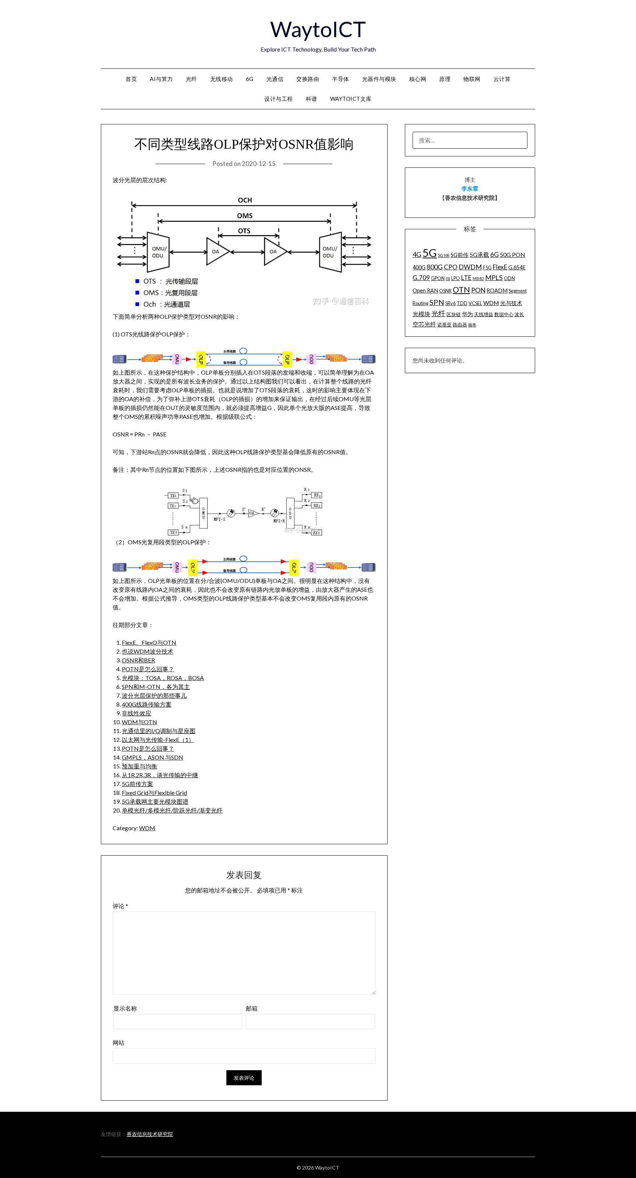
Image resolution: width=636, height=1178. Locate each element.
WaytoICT (318, 29)
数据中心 (503, 314)
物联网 (472, 78)
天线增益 (483, 314)
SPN (437, 302)
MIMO (478, 278)
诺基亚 (444, 325)
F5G (487, 267)
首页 (131, 78)
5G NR (443, 255)
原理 (445, 78)
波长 (519, 314)
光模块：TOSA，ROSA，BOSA (163, 677)
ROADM (497, 290)
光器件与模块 (379, 78)
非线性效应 (136, 713)
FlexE (500, 267)
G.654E (517, 267)
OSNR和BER (138, 660)
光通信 (275, 78)
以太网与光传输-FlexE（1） (158, 739)
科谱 (311, 98)
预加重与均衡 (139, 766)
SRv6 (450, 303)
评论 (120, 905)
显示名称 (125, 1008)
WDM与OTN (139, 721)
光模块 (421, 313)
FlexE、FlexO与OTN (149, 642)
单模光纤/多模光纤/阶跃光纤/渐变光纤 (172, 810)
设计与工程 (278, 98)
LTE (466, 278)
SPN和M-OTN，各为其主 (156, 686)
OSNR (445, 291)
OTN (461, 289)
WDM (147, 827)
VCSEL (475, 303)
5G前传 (460, 255)
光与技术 (511, 303)
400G (419, 267)
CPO (450, 267)
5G (430, 252)
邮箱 (252, 1008)
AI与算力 (161, 78)
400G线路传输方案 (147, 704)
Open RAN (425, 290)
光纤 (191, 78)
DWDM (470, 267)
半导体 (340, 78)
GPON (438, 278)
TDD (462, 303)
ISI (448, 278)
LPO (455, 278)
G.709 (421, 278)
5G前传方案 (137, 783)
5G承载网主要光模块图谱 (155, 801)
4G (417, 254)
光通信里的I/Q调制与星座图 (158, 730)
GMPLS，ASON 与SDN (152, 757)
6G (250, 78)
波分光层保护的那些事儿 (154, 695)
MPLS (494, 277)
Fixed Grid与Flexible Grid (154, 792)
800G (435, 267)
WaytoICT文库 (351, 98)
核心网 (418, 78)
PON (478, 290)
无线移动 (221, 78)
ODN (509, 278)
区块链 (453, 314)
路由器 (460, 325)
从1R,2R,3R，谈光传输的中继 (160, 774)
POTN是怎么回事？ (148, 668)
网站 (118, 1042)
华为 (467, 314)
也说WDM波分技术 (147, 651)
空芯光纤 (424, 324)
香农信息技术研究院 (150, 1134)
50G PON (512, 254)
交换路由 (307, 78)
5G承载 (479, 254)
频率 (472, 324)
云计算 (502, 78)
